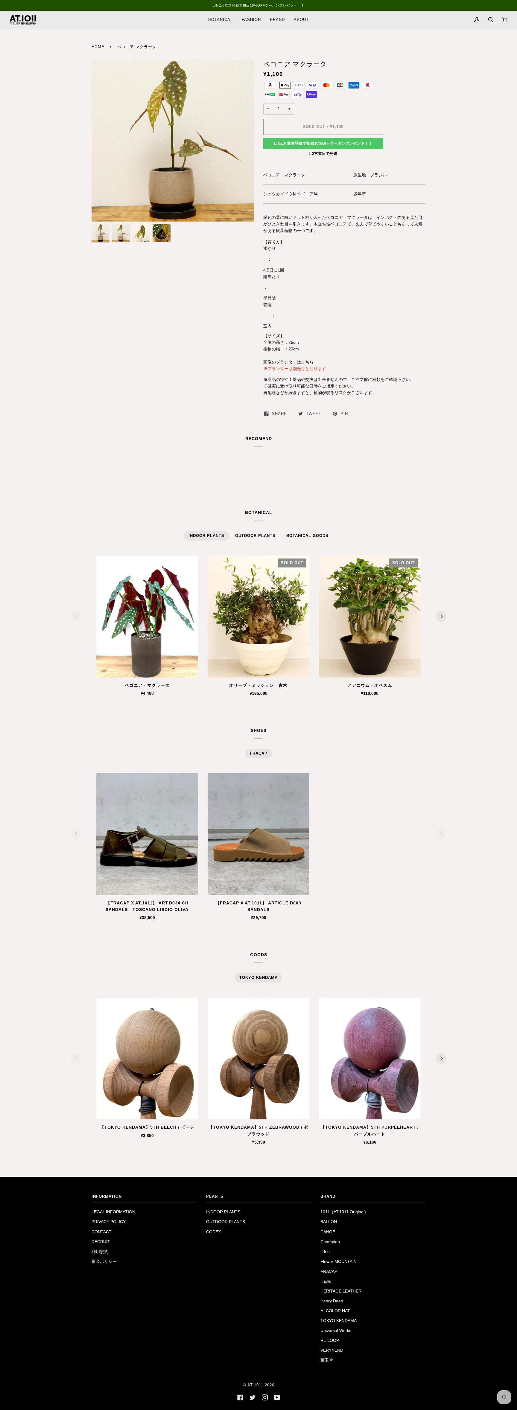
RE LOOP (329, 1340)
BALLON (328, 1222)
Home (98, 47)
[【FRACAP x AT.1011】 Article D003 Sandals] (258, 834)
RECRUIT (101, 1242)
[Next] (441, 616)
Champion (330, 1242)
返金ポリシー (104, 1261)
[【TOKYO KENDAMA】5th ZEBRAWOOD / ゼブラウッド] (258, 1059)
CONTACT (102, 1232)
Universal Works (335, 1330)
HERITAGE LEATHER (340, 1291)
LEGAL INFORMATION (113, 1212)
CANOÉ (327, 1232)
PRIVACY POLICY (109, 1222)
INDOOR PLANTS (223, 1212)
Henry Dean (331, 1301)
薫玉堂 (326, 1360)
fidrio (325, 1251)
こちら (307, 362)
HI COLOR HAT (335, 1311)
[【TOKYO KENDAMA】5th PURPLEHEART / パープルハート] (370, 1059)
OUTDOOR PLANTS (225, 1222)
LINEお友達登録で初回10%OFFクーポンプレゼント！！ (323, 143)
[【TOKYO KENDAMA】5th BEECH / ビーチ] (147, 1059)
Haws (325, 1281)
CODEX (213, 1232)
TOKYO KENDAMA (338, 1321)
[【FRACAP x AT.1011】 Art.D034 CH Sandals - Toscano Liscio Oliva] (147, 834)
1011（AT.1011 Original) (343, 1212)
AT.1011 (255, 1385)
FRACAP (328, 1271)
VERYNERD (331, 1350)
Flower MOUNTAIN (338, 1261)
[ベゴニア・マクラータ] (147, 616)
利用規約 (100, 1251)
